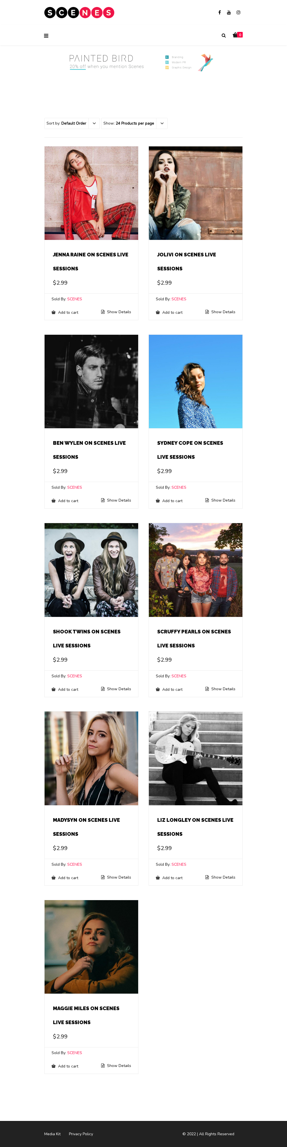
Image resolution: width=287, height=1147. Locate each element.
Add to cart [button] (67, 312)
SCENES (74, 299)
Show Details (118, 312)
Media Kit (52, 1134)
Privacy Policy (81, 1134)
